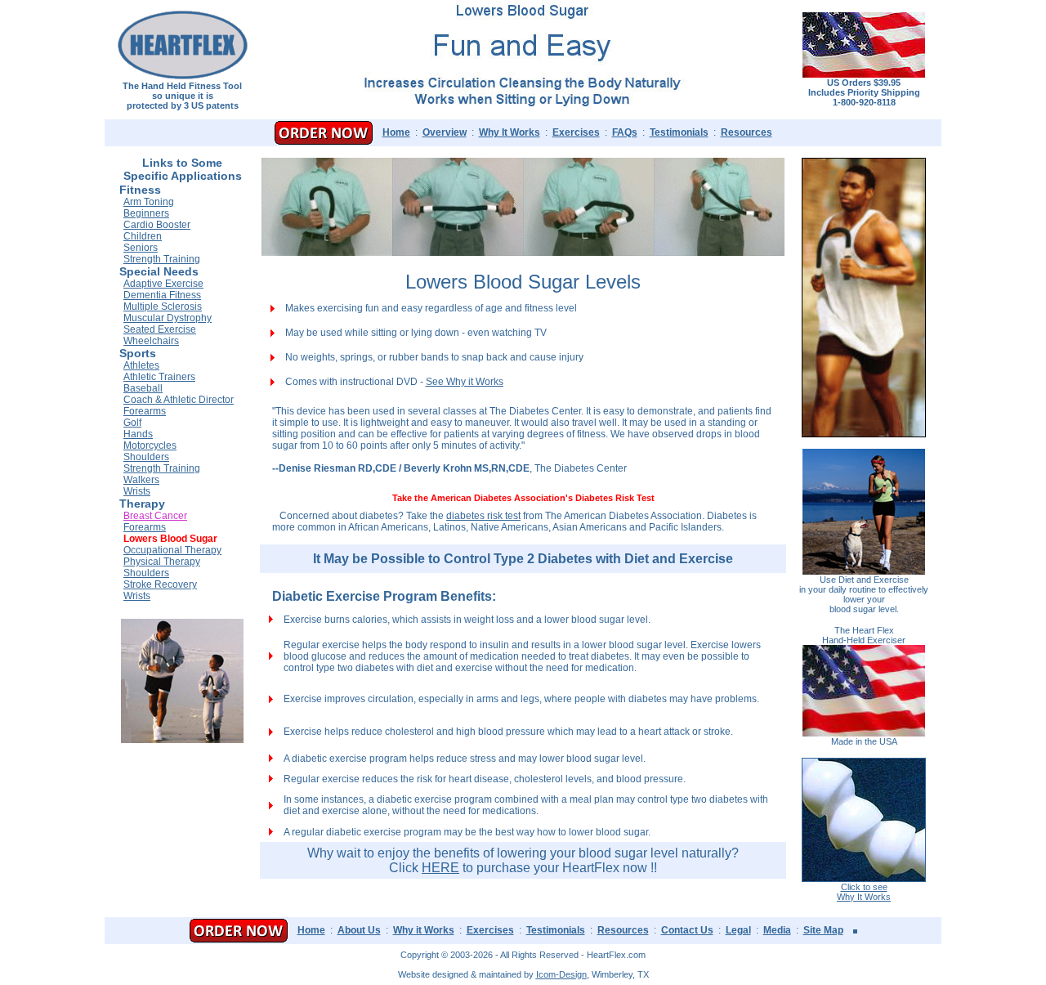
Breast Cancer (155, 516)
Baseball (143, 388)
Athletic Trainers (159, 377)
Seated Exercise (159, 329)
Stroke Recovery (160, 584)
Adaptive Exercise (163, 283)
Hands (138, 434)
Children (142, 236)
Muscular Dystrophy (167, 318)
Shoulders (146, 457)
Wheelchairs (151, 341)
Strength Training (161, 259)
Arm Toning (148, 202)
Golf (132, 422)
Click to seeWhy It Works (864, 892)
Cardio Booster (156, 225)
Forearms (144, 411)
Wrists (136, 491)
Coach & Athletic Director (178, 399)
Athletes (141, 365)
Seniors (140, 247)
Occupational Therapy (172, 550)
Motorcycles (150, 445)
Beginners (146, 213)
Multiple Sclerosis (162, 306)
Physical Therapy (161, 561)
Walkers (141, 480)
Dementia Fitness (162, 295)
